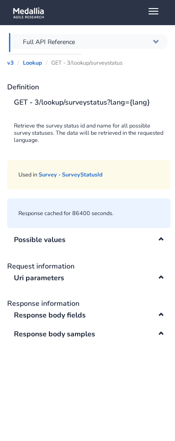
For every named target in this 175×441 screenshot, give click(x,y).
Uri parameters (39, 278)
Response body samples (54, 334)
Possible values (40, 240)
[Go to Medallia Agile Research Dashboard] (91, 12)
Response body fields (50, 315)
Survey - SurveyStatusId (71, 174)
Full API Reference (49, 42)
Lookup (32, 62)
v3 (10, 62)
